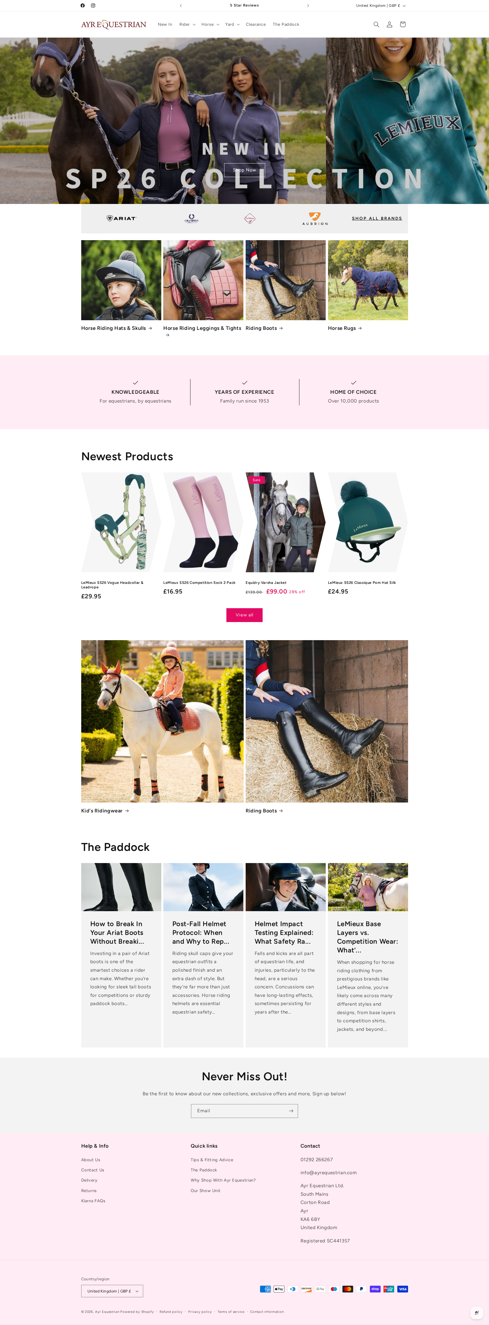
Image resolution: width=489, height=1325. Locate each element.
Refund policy (171, 1312)
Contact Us (92, 1170)
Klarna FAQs (93, 1200)
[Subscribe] (291, 1111)
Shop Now (244, 170)
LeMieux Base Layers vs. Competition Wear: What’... (367, 937)
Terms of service (231, 1312)
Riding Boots (261, 328)
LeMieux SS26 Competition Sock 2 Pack (199, 582)
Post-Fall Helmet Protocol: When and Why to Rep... (201, 932)
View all (244, 615)
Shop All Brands (377, 218)
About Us (90, 1159)
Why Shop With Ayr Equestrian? (223, 1180)
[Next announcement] (308, 5)
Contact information (267, 1312)
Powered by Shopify (137, 1312)
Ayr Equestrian (107, 1312)
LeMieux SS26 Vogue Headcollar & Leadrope (112, 585)
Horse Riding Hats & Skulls (113, 328)
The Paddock (204, 1170)
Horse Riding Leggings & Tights (202, 328)
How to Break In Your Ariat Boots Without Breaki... (117, 932)
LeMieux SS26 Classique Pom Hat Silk (362, 582)
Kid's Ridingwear (102, 811)
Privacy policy (200, 1312)
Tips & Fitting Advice (212, 1159)
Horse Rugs (342, 328)
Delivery (89, 1180)
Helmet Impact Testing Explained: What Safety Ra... (284, 932)
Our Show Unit (205, 1190)
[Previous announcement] (181, 5)
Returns (89, 1190)
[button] (187, 24)
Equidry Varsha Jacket (266, 582)
